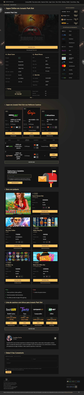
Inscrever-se (15, 182)
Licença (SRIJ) (28, 2)
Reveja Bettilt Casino (11, 325)
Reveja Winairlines (50, 135)
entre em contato (14, 386)
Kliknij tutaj (35, 50)
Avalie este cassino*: (10, 356)
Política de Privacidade (69, 392)
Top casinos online (36, 2)
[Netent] (73, 381)
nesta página (13, 387)
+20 (76, 386)
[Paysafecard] (73, 387)
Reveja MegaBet (13, 135)
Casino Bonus (73, 2)
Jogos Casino (52, 2)
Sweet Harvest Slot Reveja (44, 213)
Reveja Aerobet (53, 157)
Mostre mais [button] (31, 162)
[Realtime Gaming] (76, 381)
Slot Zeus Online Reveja (18, 248)
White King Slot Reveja (45, 248)
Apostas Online (44, 2)
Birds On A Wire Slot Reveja (45, 282)
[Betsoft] (68, 381)
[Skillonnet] (78, 381)
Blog (78, 2)
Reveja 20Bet (51, 325)
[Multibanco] (68, 387)
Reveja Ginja (31, 135)
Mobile (67, 2)
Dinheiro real (44, 211)
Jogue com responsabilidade (8, 388)
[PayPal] (70, 387)
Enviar (8, 372)
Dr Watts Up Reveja (17, 282)
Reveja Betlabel (53, 147)
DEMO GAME (31, 29)
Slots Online (58, 2)
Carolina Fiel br (17, 337)
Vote (31, 97)
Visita (31, 133)
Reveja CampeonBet (38, 325)
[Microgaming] (70, 381)
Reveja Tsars (25, 325)
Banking (64, 2)
